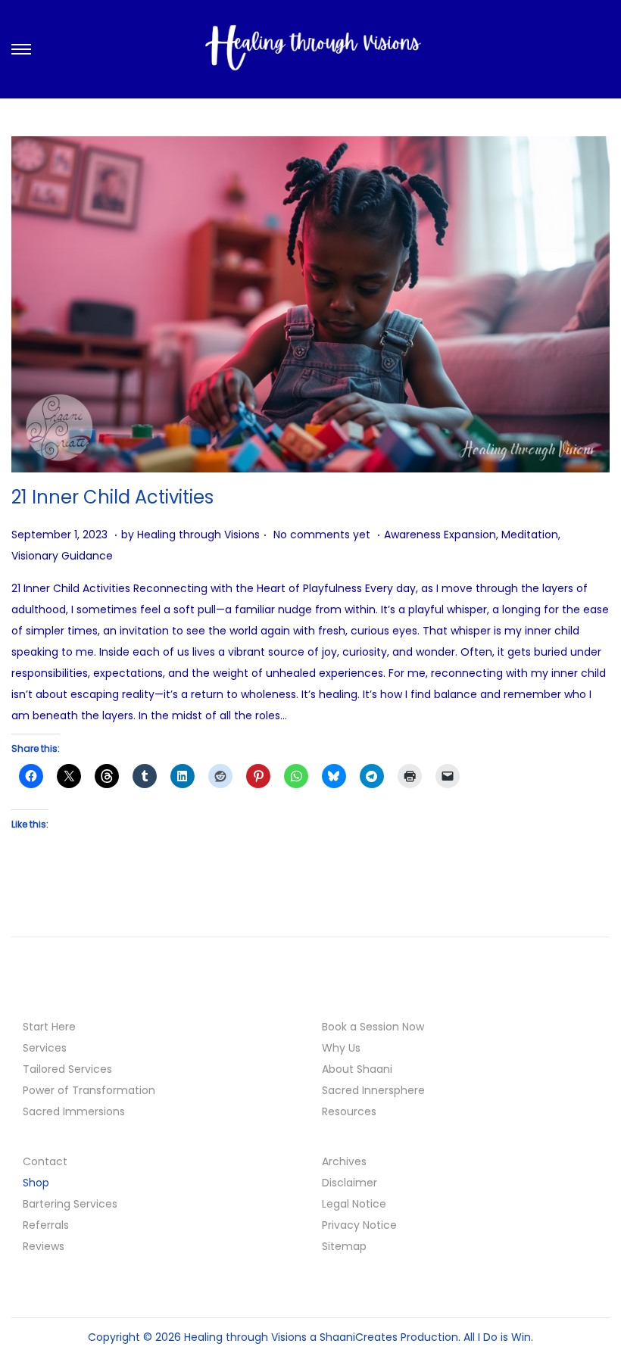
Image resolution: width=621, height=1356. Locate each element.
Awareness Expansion (440, 534)
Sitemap (344, 1246)
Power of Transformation (89, 1090)
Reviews (43, 1246)
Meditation (529, 534)
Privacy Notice (359, 1225)
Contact (45, 1161)
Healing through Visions (198, 534)
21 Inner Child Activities (112, 497)
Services (45, 1047)
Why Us (341, 1047)
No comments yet (321, 534)
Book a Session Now (373, 1026)
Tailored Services (67, 1069)
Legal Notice (354, 1203)
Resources (349, 1111)
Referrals (46, 1225)
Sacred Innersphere (373, 1090)
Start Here (49, 1026)
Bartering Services (70, 1203)
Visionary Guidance (62, 555)
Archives (344, 1161)
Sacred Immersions (74, 1111)
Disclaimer (349, 1182)
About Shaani (357, 1069)
